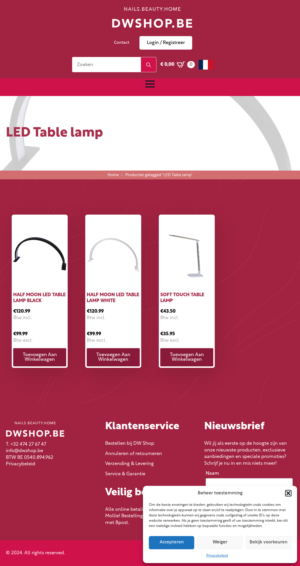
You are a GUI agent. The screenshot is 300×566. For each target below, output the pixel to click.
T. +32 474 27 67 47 (26, 444)
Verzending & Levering (129, 463)
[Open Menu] (150, 84)
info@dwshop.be (24, 451)
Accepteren (172, 542)
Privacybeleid (217, 555)
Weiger (220, 542)
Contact (121, 43)
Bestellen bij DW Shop (129, 443)
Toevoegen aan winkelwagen (40, 357)
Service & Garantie (125, 474)
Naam (214, 473)
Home (113, 175)
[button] (288, 493)
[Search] (148, 65)
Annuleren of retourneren (133, 454)
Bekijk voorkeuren (268, 542)
